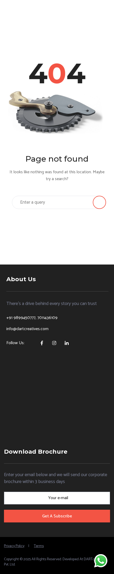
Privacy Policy (14, 546)
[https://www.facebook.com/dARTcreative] (41, 342)
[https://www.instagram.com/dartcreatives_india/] (54, 342)
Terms (39, 546)
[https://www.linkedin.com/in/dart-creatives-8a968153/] (66, 342)
